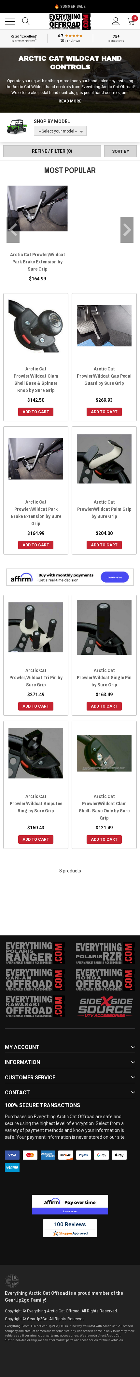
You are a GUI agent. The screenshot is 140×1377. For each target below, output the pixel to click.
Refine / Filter (52, 151)
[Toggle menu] (10, 21)
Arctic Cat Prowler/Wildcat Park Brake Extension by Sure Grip (37, 261)
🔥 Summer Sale (70, 6)
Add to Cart (35, 412)
